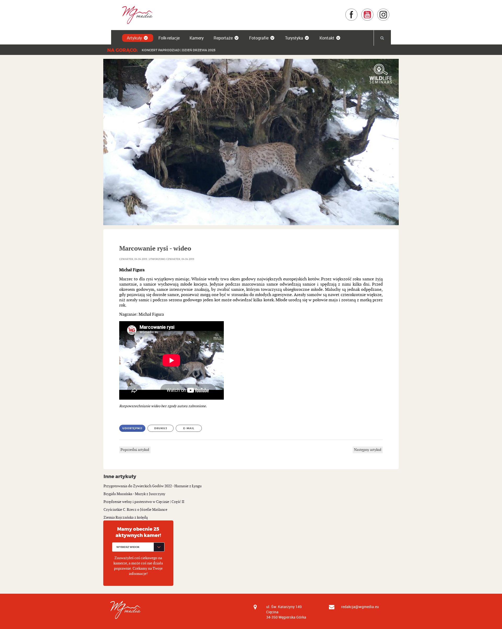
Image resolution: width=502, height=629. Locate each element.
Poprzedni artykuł (135, 449)
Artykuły (134, 38)
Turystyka (294, 38)
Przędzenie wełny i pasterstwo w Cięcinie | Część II (144, 502)
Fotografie (259, 38)
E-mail (189, 428)
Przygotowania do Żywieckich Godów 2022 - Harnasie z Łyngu (153, 486)
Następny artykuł (367, 449)
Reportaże (223, 38)
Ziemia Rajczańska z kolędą (126, 517)
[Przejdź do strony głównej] (135, 15)
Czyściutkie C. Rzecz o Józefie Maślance (135, 509)
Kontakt (327, 38)
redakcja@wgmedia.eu (360, 606)
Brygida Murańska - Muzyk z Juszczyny (134, 494)
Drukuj (160, 428)
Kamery (197, 38)
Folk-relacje (169, 38)
